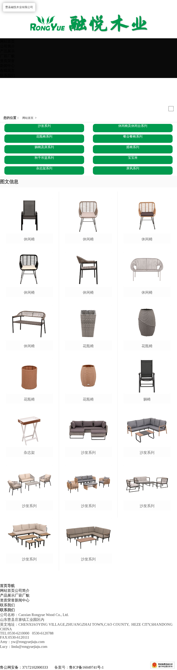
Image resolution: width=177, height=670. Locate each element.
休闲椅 (29, 239)
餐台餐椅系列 (132, 136)
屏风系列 (132, 168)
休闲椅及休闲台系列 (132, 126)
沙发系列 (44, 126)
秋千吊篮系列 (44, 157)
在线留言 (7, 70)
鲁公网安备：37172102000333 (24, 667)
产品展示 (7, 51)
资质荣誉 (7, 61)
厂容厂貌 (7, 56)
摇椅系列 (132, 147)
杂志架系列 (44, 168)
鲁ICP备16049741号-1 (86, 667)
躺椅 (147, 399)
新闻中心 (7, 66)
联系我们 (7, 75)
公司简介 (7, 46)
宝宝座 (133, 157)
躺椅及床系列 (44, 147)
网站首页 (7, 41)
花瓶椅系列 (44, 136)
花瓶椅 (29, 399)
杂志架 (29, 453)
